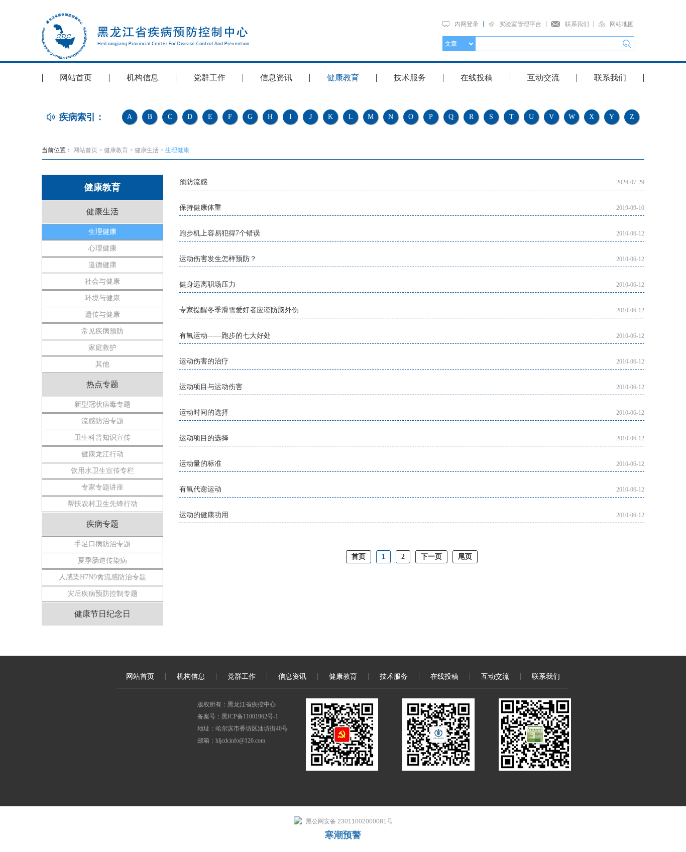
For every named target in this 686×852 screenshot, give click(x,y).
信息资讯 (276, 77)
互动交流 (543, 77)
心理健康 (102, 248)
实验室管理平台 (520, 24)
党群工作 (209, 77)
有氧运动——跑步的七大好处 (225, 335)
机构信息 (143, 77)
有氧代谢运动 (200, 489)
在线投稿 (477, 77)
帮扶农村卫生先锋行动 (102, 504)
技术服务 (410, 77)
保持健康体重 (200, 207)
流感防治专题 (102, 421)
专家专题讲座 (102, 487)
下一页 (431, 556)
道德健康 (102, 265)
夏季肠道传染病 (102, 560)
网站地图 (622, 24)
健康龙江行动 (102, 454)
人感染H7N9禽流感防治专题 (102, 577)
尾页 (465, 556)
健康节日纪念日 (102, 614)
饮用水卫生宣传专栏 (102, 470)
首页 (359, 556)
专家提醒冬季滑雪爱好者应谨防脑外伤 (239, 310)
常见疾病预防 (102, 331)
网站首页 (76, 77)
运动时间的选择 (203, 412)
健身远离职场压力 (207, 284)
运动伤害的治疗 (203, 361)
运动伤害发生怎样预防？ (218, 259)
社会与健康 (102, 281)
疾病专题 (102, 524)
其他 (102, 364)
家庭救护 (102, 347)
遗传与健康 (102, 314)
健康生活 (147, 150)
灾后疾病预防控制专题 (102, 593)
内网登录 (466, 24)
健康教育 (343, 77)
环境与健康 (102, 298)
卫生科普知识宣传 (102, 437)
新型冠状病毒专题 (102, 404)
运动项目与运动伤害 (211, 387)
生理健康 (177, 150)
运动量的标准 (200, 463)
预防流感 (193, 182)
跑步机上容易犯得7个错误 (219, 233)
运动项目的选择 (203, 438)
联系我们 (577, 24)
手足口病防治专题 (102, 544)
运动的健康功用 (203, 515)
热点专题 (102, 384)
